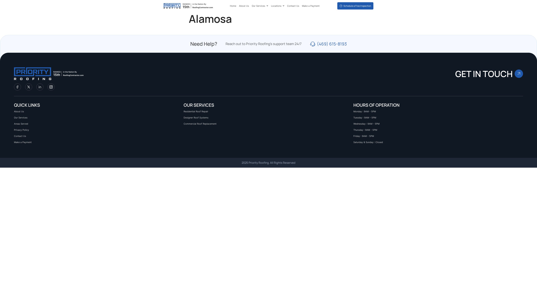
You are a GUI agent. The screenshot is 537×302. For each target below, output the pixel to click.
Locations (276, 5)
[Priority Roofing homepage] (32, 74)
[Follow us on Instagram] (51, 86)
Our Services (258, 5)
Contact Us (293, 5)
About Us (244, 5)
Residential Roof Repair (196, 111)
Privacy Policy (21, 129)
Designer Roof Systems (196, 117)
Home (233, 5)
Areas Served (21, 123)
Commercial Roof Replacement (200, 123)
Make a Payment (311, 5)
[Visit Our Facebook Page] (17, 86)
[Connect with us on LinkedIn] (39, 86)
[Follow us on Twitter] (28, 86)
